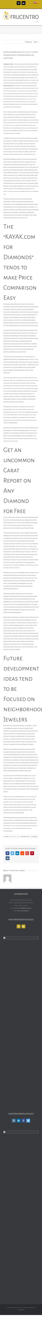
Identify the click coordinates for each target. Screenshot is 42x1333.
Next (35, 42)
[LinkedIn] (23, 926)
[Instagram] (18, 926)
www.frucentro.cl (23, 911)
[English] (34, 2)
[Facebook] (23, 1121)
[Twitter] (28, 1121)
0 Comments (34, 836)
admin (6, 836)
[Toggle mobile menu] (37, 21)
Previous (29, 42)
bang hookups (7, 85)
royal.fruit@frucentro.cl (23, 908)
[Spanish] (37, 2)
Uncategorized (25, 836)
